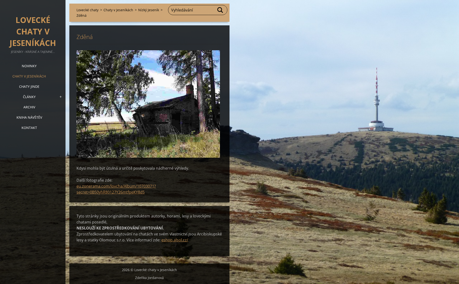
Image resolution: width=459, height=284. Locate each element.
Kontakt (29, 127)
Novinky (29, 66)
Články (29, 97)
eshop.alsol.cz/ (174, 240)
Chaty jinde (29, 86)
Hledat (220, 10)
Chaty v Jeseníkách (29, 76)
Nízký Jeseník (148, 10)
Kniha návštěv (29, 117)
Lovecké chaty (87, 10)
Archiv (29, 107)
